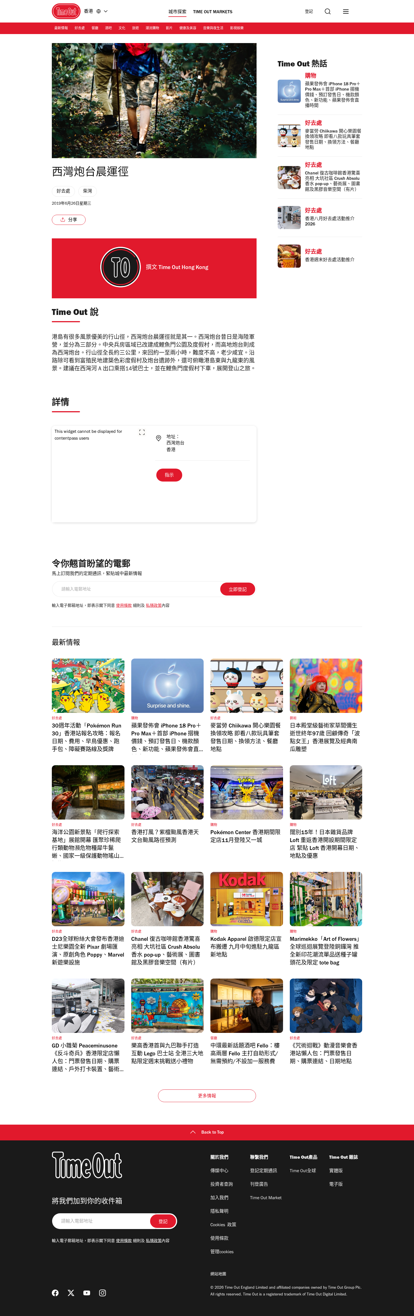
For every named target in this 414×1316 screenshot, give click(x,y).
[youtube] (86, 1293)
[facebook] (55, 1293)
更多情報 (207, 1096)
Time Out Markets (212, 12)
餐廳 (95, 28)
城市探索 (177, 12)
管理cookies (221, 1252)
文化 (122, 28)
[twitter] (71, 1293)
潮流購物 (152, 28)
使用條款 (124, 606)
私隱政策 (154, 606)
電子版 (336, 1185)
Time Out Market (266, 1198)
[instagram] (102, 1293)
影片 (169, 28)
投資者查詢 (221, 1185)
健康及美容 (187, 28)
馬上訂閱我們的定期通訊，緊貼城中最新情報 (97, 574)
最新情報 (61, 28)
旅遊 (135, 28)
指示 (169, 475)
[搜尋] (327, 11)
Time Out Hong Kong (183, 268)
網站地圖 (218, 1275)
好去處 (80, 28)
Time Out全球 (303, 1171)
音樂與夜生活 (213, 28)
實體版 (336, 1171)
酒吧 (108, 28)
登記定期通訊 (263, 1171)
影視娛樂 (237, 28)
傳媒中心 (219, 1171)
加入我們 (219, 1198)
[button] (142, 432)
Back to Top (212, 1133)
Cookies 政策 (223, 1225)
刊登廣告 (259, 1185)
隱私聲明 (219, 1212)
